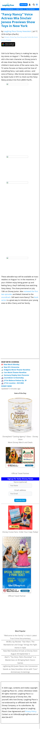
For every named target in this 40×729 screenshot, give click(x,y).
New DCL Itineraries (11, 367)
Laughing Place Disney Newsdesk (17, 31)
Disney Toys (13, 37)
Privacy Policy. (31, 711)
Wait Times (19, 9)
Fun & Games (9, 9)
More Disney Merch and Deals (20, 442)
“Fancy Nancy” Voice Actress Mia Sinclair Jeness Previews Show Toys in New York (18, 20)
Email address (20, 490)
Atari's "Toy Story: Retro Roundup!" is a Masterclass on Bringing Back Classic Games (20, 660)
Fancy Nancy (20, 37)
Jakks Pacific (27, 37)
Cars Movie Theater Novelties (15, 372)
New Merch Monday (11, 364)
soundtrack (5, 297)
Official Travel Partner (20, 473)
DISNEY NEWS (6, 386)
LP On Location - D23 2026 (14, 383)
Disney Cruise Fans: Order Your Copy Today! (20, 532)
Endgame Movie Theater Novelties (17, 370)
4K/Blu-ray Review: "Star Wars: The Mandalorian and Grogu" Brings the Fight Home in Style (20, 644)
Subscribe (23, 4)
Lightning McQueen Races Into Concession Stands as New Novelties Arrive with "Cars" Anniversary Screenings (20, 669)
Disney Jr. (7, 37)
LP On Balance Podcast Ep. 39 (15, 380)
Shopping (8, 40)
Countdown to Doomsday (14, 378)
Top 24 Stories (30, 9)
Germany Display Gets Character (16, 375)
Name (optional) (20, 482)
